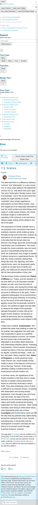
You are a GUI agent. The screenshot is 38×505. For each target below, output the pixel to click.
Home (10, 163)
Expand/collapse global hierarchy (3, 163)
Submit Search (6, 44)
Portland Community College (17, 178)
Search (4, 502)
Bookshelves (23, 163)
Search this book (5, 37)
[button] (7, 126)
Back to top (4, 451)
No (12, 469)
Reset (3, 58)
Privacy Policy (5, 493)
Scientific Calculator (10, 112)
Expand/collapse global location (36, 162)
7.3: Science (15, 434)
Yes (5, 469)
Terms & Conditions (17, 493)
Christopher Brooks (14, 176)
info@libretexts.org (8, 497)
